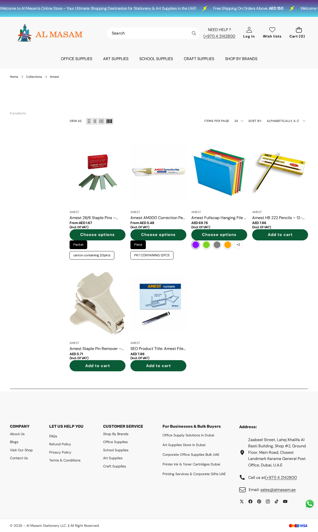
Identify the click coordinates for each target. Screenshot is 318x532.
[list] (88, 121)
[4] (109, 121)
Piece (138, 243)
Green (206, 244)
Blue (195, 244)
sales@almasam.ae (278, 489)
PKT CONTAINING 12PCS (152, 254)
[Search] (193, 33)
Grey (217, 244)
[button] (298, 33)
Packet (78, 243)
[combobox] (153, 33)
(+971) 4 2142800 (219, 36)
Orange (227, 244)
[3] (101, 121)
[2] (95, 121)
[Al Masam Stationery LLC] (49, 33)
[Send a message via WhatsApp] (310, 504)
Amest (74, 212)
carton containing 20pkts (92, 254)
